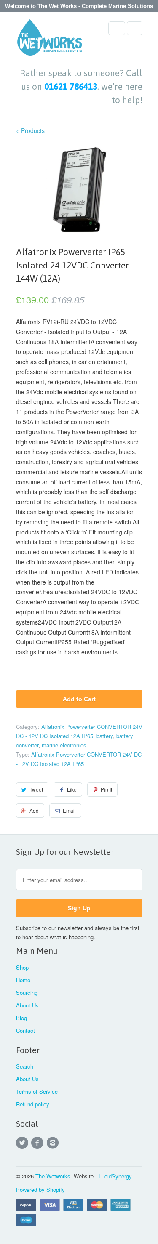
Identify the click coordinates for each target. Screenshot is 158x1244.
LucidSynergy (115, 1176)
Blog (21, 1018)
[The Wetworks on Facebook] (38, 1143)
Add (34, 810)
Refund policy (32, 1104)
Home (23, 980)
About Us (27, 1005)
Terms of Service (37, 1091)
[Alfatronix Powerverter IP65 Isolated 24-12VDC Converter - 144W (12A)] (79, 189)
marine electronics (64, 745)
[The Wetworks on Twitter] (23, 1143)
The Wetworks (52, 1176)
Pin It (106, 789)
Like (72, 789)
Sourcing (26, 993)
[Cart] (134, 28)
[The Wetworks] (49, 40)
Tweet (36, 789)
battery (104, 736)
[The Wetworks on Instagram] (54, 1143)
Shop (22, 967)
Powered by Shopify (40, 1189)
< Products (30, 130)
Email (69, 810)
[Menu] (116, 28)
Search (24, 1066)
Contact (25, 1030)
